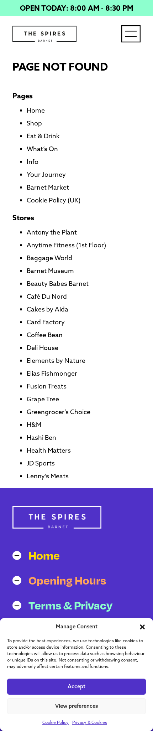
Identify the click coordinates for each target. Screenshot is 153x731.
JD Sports (41, 463)
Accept (76, 686)
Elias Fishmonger (52, 373)
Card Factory (46, 322)
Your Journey (46, 174)
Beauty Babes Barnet (58, 283)
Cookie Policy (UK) (53, 200)
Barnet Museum (50, 271)
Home (36, 110)
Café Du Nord (47, 296)
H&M (34, 425)
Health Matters (49, 450)
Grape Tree (43, 399)
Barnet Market (48, 187)
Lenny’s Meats (48, 476)
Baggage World (49, 258)
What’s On (42, 149)
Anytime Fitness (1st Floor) (66, 245)
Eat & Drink (43, 136)
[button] (142, 626)
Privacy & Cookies (89, 722)
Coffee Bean (45, 335)
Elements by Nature (56, 360)
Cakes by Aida (47, 309)
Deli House (42, 348)
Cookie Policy (55, 722)
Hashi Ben (41, 437)
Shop (34, 123)
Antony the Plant (52, 232)
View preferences (76, 705)
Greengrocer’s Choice (58, 412)
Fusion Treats (47, 386)
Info (32, 162)
